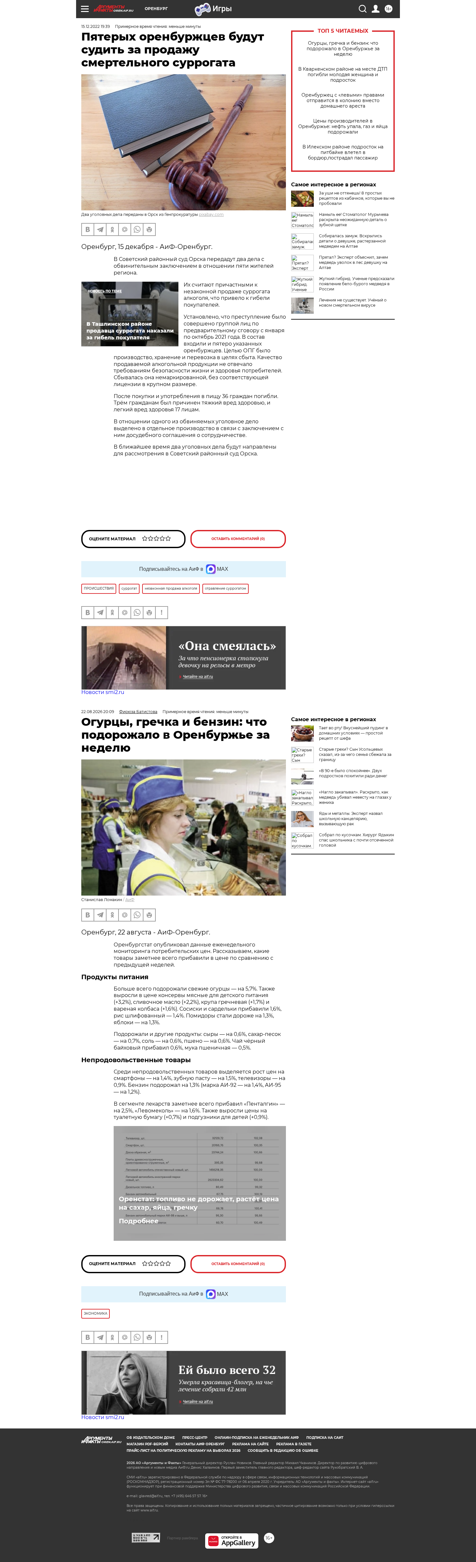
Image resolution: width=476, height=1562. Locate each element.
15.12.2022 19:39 (95, 26)
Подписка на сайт (324, 1438)
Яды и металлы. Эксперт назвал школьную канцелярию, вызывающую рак (351, 818)
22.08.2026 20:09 (97, 711)
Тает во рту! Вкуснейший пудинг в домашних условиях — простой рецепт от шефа (353, 733)
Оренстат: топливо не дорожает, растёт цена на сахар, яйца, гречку (199, 1203)
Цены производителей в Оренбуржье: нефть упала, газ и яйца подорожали (343, 126)
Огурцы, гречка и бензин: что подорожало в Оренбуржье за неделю (343, 49)
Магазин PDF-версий (147, 1444)
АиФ (129, 899)
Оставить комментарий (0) (238, 539)
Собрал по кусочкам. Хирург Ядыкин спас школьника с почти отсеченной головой (356, 840)
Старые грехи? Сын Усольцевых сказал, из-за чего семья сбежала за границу (355, 754)
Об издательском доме (151, 1438)
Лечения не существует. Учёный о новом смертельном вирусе (353, 303)
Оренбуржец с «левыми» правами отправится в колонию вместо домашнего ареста (342, 100)
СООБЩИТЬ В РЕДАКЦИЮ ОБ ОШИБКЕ (283, 1451)
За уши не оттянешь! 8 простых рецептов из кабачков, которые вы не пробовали (356, 198)
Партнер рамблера (182, 1538)
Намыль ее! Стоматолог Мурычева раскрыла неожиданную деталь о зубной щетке (354, 219)
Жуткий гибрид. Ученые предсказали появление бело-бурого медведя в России (356, 283)
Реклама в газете (294, 1444)
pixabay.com (211, 214)
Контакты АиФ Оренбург (200, 1444)
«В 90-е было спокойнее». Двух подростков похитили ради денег (353, 773)
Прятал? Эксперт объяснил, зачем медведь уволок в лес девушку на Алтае (353, 262)
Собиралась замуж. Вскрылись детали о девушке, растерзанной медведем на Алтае (352, 241)
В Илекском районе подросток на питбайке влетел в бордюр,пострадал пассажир (342, 152)
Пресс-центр (194, 1438)
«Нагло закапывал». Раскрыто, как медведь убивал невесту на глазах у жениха (355, 797)
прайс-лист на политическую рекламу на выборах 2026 (183, 1451)
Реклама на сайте (250, 1444)
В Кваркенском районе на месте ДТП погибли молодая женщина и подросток (343, 74)
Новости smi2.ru (102, 692)
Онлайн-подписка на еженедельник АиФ (257, 1438)
